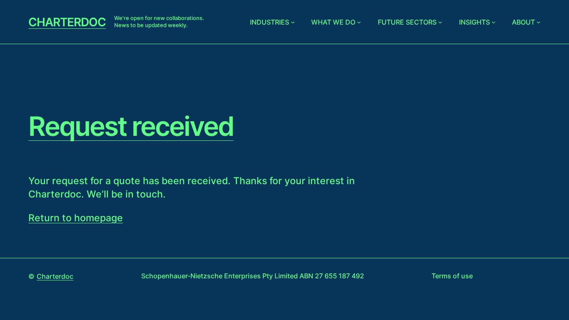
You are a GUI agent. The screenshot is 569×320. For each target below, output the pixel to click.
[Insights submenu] (494, 22)
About (523, 22)
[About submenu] (539, 22)
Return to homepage (75, 218)
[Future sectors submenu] (440, 22)
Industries (269, 22)
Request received (130, 126)
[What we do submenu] (359, 22)
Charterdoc (67, 22)
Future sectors (407, 22)
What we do (333, 22)
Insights (474, 22)
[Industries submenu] (293, 22)
